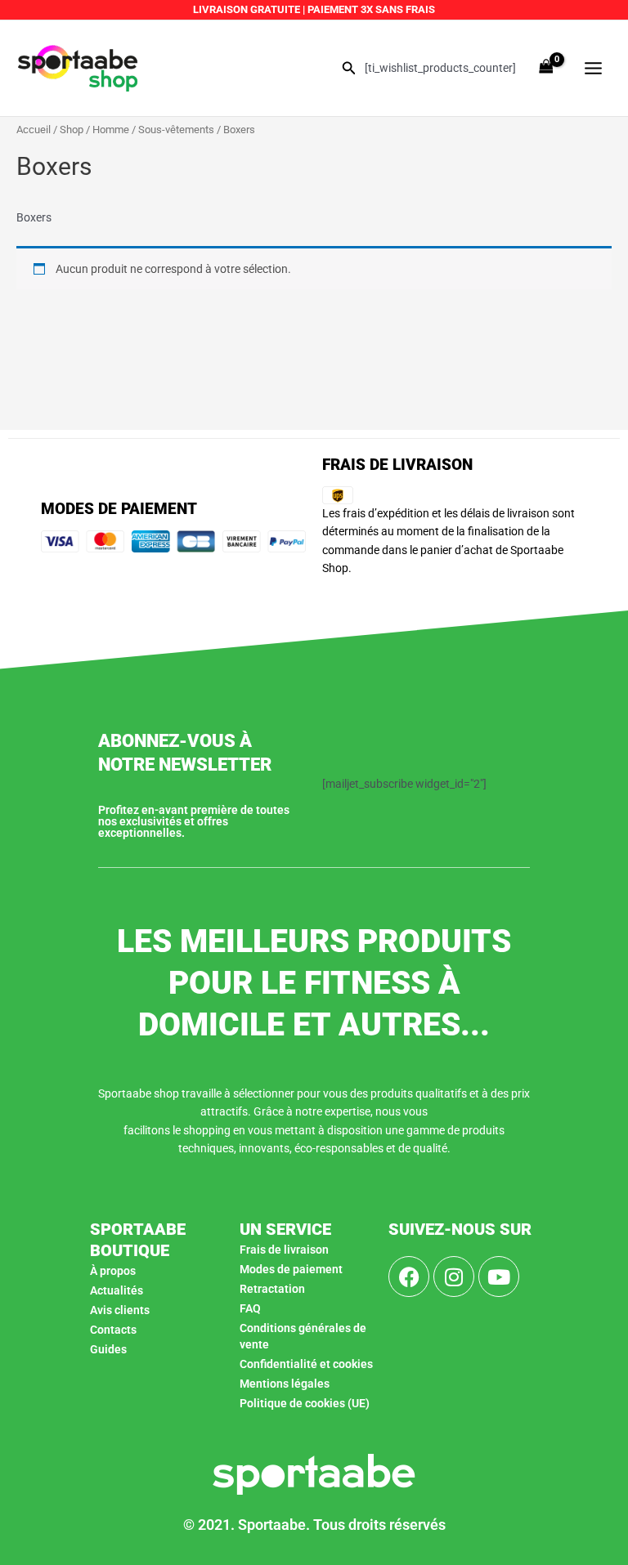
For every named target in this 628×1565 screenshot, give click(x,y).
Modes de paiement (291, 1269)
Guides (108, 1349)
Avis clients (120, 1310)
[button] (349, 68)
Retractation (272, 1288)
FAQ (250, 1308)
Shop (71, 129)
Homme (110, 129)
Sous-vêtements (176, 129)
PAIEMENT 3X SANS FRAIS (370, 9)
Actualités (116, 1290)
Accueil (33, 129)
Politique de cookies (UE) (305, 1403)
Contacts (113, 1329)
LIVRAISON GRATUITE (246, 9)
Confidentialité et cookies (306, 1363)
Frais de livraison (284, 1249)
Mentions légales (285, 1383)
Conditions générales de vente (303, 1336)
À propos (113, 1270)
